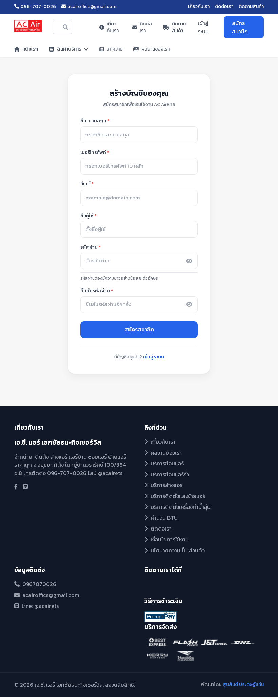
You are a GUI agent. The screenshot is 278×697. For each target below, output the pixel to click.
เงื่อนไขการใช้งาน (170, 539)
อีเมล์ (85, 183)
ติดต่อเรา (224, 6)
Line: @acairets (40, 606)
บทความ (114, 49)
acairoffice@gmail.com (91, 6)
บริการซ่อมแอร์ (167, 463)
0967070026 (39, 584)
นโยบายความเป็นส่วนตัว (178, 550)
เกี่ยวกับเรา (199, 6)
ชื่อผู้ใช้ (87, 215)
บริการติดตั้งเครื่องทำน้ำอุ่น (181, 507)
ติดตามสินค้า (251, 6)
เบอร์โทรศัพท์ (93, 152)
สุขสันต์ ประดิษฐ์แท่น (243, 684)
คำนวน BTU (164, 518)
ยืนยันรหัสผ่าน (95, 290)
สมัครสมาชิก (240, 27)
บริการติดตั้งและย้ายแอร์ (178, 496)
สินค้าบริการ (69, 49)
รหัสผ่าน (89, 247)
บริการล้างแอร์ (166, 485)
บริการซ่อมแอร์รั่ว (170, 474)
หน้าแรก (30, 49)
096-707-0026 (38, 6)
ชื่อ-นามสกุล (93, 120)
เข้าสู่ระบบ (203, 27)
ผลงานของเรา (155, 49)
